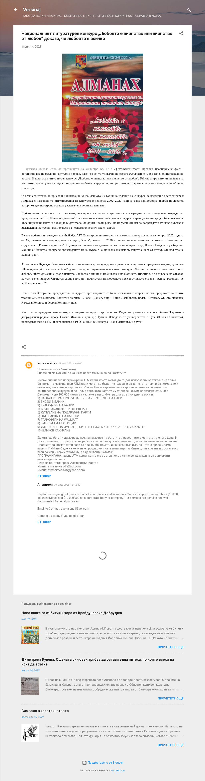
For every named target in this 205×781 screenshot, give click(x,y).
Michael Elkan (118, 770)
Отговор (44, 476)
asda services (47, 363)
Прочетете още (171, 647)
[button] (181, 34)
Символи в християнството (45, 711)
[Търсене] (189, 11)
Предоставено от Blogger (105, 762)
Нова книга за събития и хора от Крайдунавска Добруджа (71, 613)
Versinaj (32, 9)
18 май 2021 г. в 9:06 (70, 363)
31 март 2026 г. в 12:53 (67, 484)
